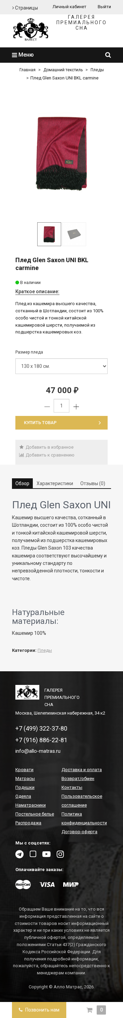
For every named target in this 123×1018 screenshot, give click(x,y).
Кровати (24, 769)
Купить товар (40, 422)
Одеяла (23, 796)
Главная (27, 70)
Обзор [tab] (22, 483)
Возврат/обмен (78, 778)
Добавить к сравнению (49, 455)
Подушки (25, 787)
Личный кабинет (69, 6)
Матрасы (25, 778)
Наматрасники (30, 805)
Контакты (72, 787)
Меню (25, 54)
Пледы (97, 70)
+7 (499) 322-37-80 (41, 728)
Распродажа (28, 822)
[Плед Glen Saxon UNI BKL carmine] (61, 152)
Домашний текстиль (63, 70)
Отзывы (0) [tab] (92, 483)
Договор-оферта (79, 831)
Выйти (104, 6)
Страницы (26, 8)
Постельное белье (34, 814)
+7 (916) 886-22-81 (41, 740)
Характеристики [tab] (55, 483)
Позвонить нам (41, 1010)
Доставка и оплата (82, 769)
